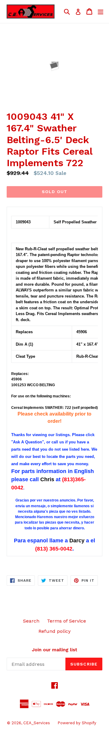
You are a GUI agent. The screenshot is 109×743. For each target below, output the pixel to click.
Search (31, 621)
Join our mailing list (54, 650)
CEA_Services (36, 723)
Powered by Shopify (77, 723)
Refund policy (54, 631)
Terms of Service (66, 621)
